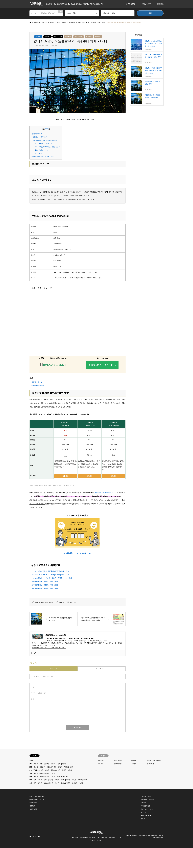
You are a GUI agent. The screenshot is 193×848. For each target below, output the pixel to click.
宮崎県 (68, 783)
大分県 (57, 783)
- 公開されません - (39, 693)
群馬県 (66, 767)
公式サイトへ (41, 150)
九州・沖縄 (32, 783)
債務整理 (160, 4)
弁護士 (38, 36)
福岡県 (40, 783)
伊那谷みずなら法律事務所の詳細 (45, 140)
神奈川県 (42, 767)
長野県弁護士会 (36, 382)
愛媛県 (85, 780)
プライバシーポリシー (96, 840)
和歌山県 (65, 776)
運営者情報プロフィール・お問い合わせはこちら (49, 648)
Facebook (33, 836)
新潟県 (47, 770)
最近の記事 (138, 35)
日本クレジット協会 (147, 809)
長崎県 (63, 783)
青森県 (36, 764)
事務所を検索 (130, 4)
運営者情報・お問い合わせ (80, 837)
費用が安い (101, 760)
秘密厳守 (133, 760)
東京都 (36, 767)
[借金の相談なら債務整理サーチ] (97, 832)
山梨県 (41, 770)
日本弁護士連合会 (146, 796)
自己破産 (89, 36)
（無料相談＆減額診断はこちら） (105, 492)
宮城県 (47, 764)
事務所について (36, 134)
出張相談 (133, 764)
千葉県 (54, 767)
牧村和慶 (62, 638)
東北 (30, 764)
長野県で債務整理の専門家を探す (42, 156)
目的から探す (146, 4)
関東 (30, 767)
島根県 (63, 780)
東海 (30, 773)
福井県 (70, 770)
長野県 (47, 36)
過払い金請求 (78, 36)
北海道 (31, 760)
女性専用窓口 (118, 764)
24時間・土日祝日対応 (154, 760)
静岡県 (47, 773)
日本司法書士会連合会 (147, 799)
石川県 (64, 770)
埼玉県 (49, 767)
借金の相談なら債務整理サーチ (152, 835)
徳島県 (74, 780)
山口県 (51, 780)
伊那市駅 (61, 602)
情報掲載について (114, 837)
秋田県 (53, 764)
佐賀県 (46, 783)
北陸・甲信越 (58, 36)
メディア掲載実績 (101, 837)
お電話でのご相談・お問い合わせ (48, 147)
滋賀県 (47, 776)
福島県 (64, 764)
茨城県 (60, 767)
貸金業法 (143, 803)
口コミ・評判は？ (40, 137)
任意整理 (68, 36)
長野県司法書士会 (37, 385)
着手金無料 (150, 764)
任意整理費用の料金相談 (36, 799)
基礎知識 (32, 806)
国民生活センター (146, 815)
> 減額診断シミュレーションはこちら (77, 553)
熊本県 (51, 783)
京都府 (42, 776)
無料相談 (65, 476)
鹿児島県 (74, 783)
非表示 (47, 129)
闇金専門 (100, 764)
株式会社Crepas (87, 638)
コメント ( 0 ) (53, 668)
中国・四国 (32, 780)
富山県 (58, 770)
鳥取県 (57, 780)
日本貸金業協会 (145, 806)
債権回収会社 (33, 809)
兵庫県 (53, 776)
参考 (38, 153)
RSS (39, 836)
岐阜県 (42, 773)
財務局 (143, 819)
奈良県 (59, 776)
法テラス (143, 812)
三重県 (53, 773)
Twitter (30, 836)
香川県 (68, 780)
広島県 (40, 780)
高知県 (80, 780)
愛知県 (36, 773)
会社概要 (92, 837)
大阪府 (36, 776)
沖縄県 (81, 783)
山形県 (59, 764)
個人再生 (98, 36)
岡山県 (46, 780)
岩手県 (42, 764)
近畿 (30, 776)
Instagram (36, 836)
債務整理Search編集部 (46, 602)
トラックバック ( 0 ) (101, 668)
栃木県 (71, 767)
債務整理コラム (34, 803)
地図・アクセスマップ (44, 143)
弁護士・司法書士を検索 (36, 796)
